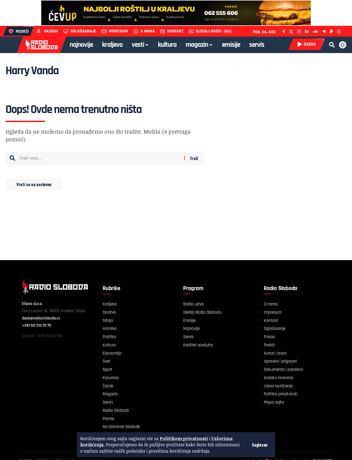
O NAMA (148, 31)
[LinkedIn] (307, 31)
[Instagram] (299, 31)
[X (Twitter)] (291, 31)
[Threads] (339, 31)
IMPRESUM (118, 31)
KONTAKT (175, 31)
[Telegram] (324, 31)
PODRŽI (22, 31)
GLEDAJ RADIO (209, 31)
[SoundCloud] (315, 31)
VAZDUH (51, 31)
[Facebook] (283, 31)
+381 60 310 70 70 (36, 325)
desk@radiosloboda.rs (41, 318)
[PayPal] (331, 31)
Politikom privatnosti (184, 439)
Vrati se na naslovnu (33, 184)
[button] (260, 444)
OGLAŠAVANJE (83, 31)
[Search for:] (99, 158)
